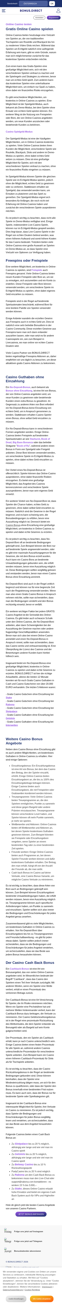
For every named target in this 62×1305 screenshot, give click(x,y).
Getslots (10, 718)
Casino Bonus (13, 525)
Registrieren (54, 18)
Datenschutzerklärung (13, 1290)
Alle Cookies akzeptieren (42, 1299)
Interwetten (12, 725)
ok (52, 3)
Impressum (47, 1287)
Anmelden (39, 18)
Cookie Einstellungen (16, 1299)
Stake (9, 697)
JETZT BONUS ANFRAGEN (31, 1214)
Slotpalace (11, 711)
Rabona (10, 704)
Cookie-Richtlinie (32, 1290)
